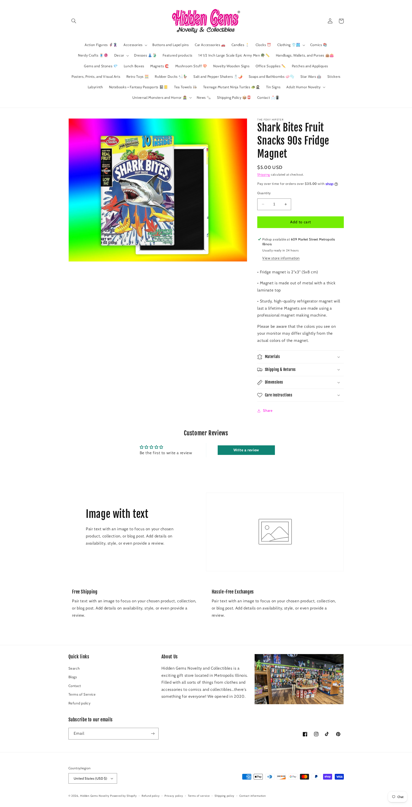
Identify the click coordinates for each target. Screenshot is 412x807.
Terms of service (199, 795)
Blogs (72, 677)
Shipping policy (224, 795)
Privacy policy (174, 795)
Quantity (264, 193)
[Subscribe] (152, 733)
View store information (281, 258)
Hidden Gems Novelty (94, 795)
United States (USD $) (90, 778)
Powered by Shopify (123, 795)
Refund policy (79, 703)
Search (74, 668)
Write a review (246, 450)
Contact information (252, 795)
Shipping (263, 174)
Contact (74, 686)
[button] (73, 21)
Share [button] (268, 411)
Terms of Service (82, 694)
